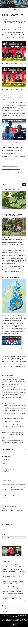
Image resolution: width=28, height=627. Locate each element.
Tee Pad (4, 601)
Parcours (12, 591)
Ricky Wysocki (16, 596)
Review (9, 596)
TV (8, 601)
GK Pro (16, 583)
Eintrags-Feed (5, 611)
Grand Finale (6, 459)
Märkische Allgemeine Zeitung (9, 162)
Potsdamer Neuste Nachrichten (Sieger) (11, 172)
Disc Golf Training (17, 576)
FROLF (11, 583)
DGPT (20, 566)
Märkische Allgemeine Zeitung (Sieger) (11, 169)
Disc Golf (5, 569)
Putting (4, 596)
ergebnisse (14, 581)
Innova (21, 583)
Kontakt (4, 529)
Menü (14, 9)
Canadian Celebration (9, 506)
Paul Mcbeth (19, 591)
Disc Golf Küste (15, 3)
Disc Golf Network (20, 571)
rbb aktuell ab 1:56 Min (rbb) (8, 153)
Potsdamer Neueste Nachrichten (9, 165)
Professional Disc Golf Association (15, 593)
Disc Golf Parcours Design (9, 574)
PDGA (4, 593)
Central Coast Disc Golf (8, 566)
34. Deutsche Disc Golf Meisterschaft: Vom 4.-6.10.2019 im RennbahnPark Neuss (13, 23)
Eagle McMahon (6, 581)
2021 (8, 564)
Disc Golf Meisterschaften (9, 571)
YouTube (13, 601)
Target (19, 598)
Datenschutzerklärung (7, 524)
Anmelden (4, 608)
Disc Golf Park (19, 574)
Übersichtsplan (20, 601)
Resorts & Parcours (17, 356)
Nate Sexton (16, 588)
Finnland (21, 581)
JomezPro (13, 586)
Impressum (4, 527)
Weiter (14, 624)
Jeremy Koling (6, 586)
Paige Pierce (5, 591)
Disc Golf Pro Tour (7, 576)
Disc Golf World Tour (7, 579)
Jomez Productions (7, 588)
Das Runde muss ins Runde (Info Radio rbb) (11, 150)
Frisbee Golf (5, 583)
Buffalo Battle (6, 480)
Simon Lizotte (6, 598)
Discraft (22, 579)
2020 (4, 564)
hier (22, 442)
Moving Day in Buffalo (9, 470)
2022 (12, 564)
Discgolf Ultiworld (8, 449)
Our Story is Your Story (9, 496)
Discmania (16, 579)
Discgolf (10, 569)
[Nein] (26, 620)
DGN (16, 566)
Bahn (16, 564)
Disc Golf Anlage (18, 569)
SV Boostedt (14, 598)
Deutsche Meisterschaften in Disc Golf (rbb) (12, 147)
